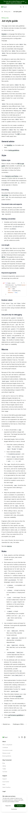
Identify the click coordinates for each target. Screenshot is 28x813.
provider (18, 696)
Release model (6, 753)
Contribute (5, 747)
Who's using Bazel (7, 744)
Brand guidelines (6, 756)
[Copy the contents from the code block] (22, 283)
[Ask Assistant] (24, 283)
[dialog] (14, 803)
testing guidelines (13, 150)
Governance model (7, 750)
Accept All (20, 805)
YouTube (4, 771)
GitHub (4, 766)
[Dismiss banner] (26, 2)
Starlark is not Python (11, 176)
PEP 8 (3, 257)
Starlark (4, 34)
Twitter (4, 768)
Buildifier (9, 145)
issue (7, 3)
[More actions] (26, 7)
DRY (18, 134)
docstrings (5, 195)
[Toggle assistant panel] (23, 7)
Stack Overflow (6, 787)
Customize (14, 809)
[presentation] (14, 288)
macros (9, 546)
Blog (3, 763)
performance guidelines (15, 715)
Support (4, 779)
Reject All (8, 805)
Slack (3, 784)
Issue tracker (5, 781)
